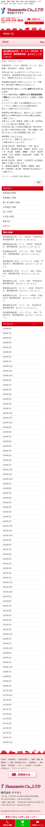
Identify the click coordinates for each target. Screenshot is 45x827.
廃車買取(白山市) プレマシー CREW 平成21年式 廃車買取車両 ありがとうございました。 (23, 298)
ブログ (20, 765)
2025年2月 (7, 404)
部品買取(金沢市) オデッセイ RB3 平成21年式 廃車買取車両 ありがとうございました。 (22, 254)
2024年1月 (7, 465)
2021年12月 (7, 582)
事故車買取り (24, 759)
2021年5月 (7, 611)
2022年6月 (7, 554)
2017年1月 (7, 737)
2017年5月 (7, 719)
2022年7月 (7, 549)
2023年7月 (7, 493)
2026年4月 (7, 347)
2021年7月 (7, 606)
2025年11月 (7, 371)
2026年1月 (7, 361)
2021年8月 (7, 601)
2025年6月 (7, 390)
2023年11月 (7, 474)
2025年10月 (7, 375)
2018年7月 (7, 672)
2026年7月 (7, 333)
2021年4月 (7, 615)
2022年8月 (7, 545)
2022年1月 (7, 578)
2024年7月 (7, 437)
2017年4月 (7, 723)
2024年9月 (7, 427)
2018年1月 (7, 686)
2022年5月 (7, 559)
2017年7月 (7, 709)
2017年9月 (7, 700)
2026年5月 (7, 343)
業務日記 (27, 176)
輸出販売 (11, 765)
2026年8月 (7, 328)
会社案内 (28, 765)
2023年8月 (7, 488)
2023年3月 (7, 512)
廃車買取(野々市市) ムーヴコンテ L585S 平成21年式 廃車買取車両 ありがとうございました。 (23, 263)
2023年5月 (7, 502)
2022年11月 (7, 531)
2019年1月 (7, 662)
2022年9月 (7, 540)
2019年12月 (7, 648)
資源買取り (33, 762)
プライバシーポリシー (20, 768)
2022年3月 (7, 568)
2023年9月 (7, 484)
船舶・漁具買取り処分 (18, 762)
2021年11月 (7, 587)
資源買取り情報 (9, 198)
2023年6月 (7, 498)
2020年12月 (7, 634)
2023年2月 (7, 517)
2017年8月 (7, 705)
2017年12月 (7, 690)
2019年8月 (7, 653)
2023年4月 (7, 507)
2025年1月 (7, 408)
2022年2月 (7, 573)
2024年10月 (7, 423)
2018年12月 (7, 667)
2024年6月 (7, 441)
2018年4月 (7, 681)
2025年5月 (7, 394)
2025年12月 (7, 366)
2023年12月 (7, 469)
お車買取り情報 (17, 176)
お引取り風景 (8, 216)
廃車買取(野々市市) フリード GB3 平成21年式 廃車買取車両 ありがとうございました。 (22, 273)
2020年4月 (7, 639)
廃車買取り (12, 759)
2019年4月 (7, 658)
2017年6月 (7, 714)
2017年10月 (7, 695)
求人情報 (37, 765)
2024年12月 (7, 413)
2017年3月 (7, 728)
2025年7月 (7, 385)
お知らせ (6, 226)
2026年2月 (7, 357)
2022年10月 (7, 535)
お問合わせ (5, 768)
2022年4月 (7, 563)
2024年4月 (7, 451)
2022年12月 (7, 526)
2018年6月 (7, 676)
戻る (38, 182)
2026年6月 (7, 338)
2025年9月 (7, 380)
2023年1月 (7, 521)
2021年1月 (7, 629)
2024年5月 (7, 446)
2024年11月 (7, 418)
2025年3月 (7, 399)
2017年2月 (7, 733)
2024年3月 (7, 455)
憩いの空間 (7, 212)
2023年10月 (7, 479)
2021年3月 (7, 620)
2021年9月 (7, 596)
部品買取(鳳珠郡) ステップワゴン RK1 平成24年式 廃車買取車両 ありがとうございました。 (22, 315)
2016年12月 (7, 742)
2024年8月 (7, 432)
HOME (3, 759)
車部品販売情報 (9, 193)
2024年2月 (7, 460)
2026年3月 (7, 352)
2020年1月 (7, 643)
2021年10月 (7, 592)
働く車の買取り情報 (11, 202)
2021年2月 (7, 625)
